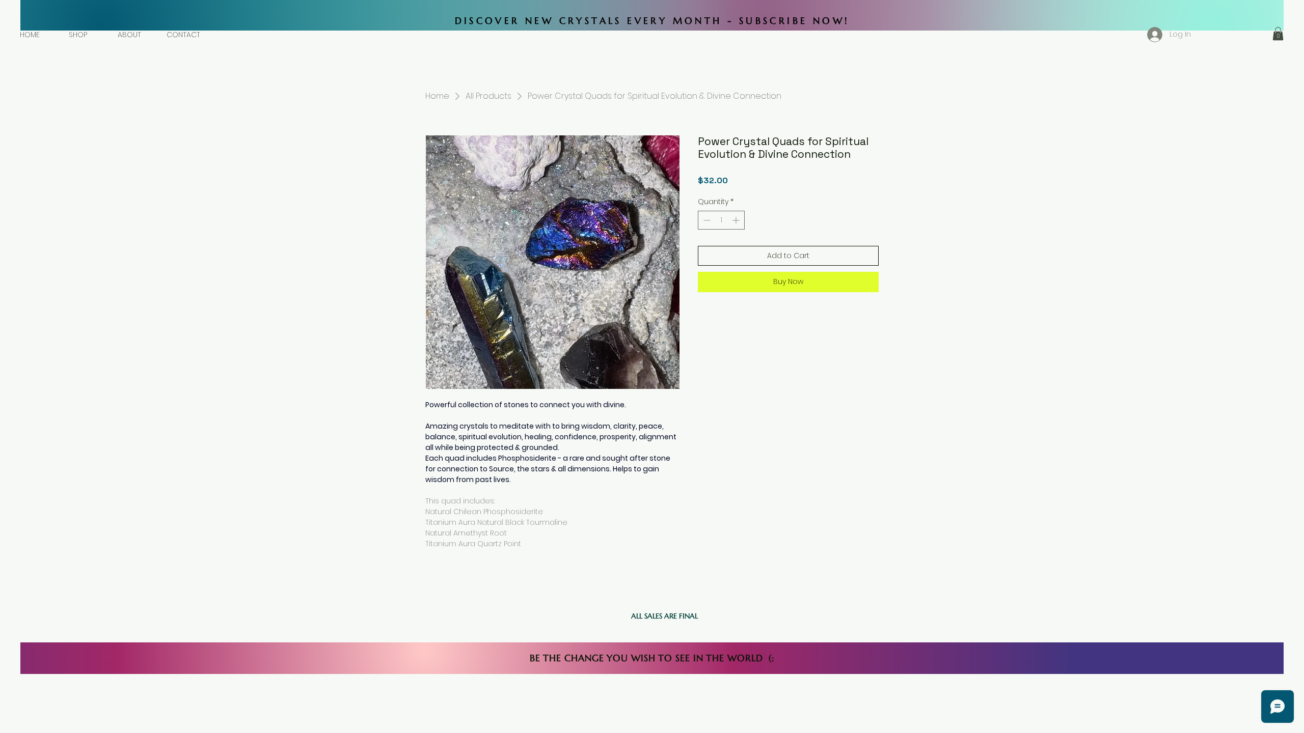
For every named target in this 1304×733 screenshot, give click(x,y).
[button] (1278, 33)
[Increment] (736, 220)
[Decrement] (705, 220)
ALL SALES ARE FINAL (664, 616)
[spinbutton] (721, 220)
